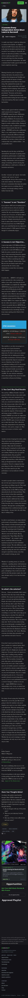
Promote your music (6, 959)
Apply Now (5, 879)
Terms (23, 995)
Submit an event (5, 975)
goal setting (6, 831)
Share (5, 824)
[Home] (5, 3)
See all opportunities (14, 895)
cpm (13, 831)
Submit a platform (6, 977)
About (3, 983)
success (4, 828)
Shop (3, 987)
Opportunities (5, 957)
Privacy (18, 995)
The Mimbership (5, 962)
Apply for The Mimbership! (12, 781)
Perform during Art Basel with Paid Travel (13, 870)
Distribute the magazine (7, 972)
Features (4, 24)
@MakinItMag (6, 762)
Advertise (4, 970)
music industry (13, 828)
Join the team (5, 985)
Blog (4, 6)
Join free (21, 2)
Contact (3, 990)
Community (4, 964)
